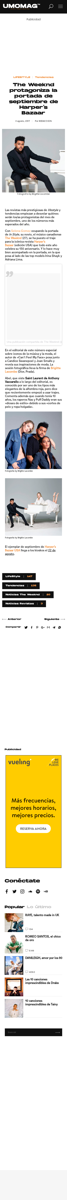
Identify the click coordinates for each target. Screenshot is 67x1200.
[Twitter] (14, 892)
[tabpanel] (34, 965)
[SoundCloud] (30, 892)
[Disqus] (33, 687)
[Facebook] (7, 892)
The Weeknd (13, 238)
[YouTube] (46, 892)
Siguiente (51, 619)
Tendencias (44, 77)
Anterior (14, 619)
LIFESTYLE (21, 77)
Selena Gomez (21, 231)
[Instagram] (22, 892)
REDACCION (45, 121)
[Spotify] (38, 892)
